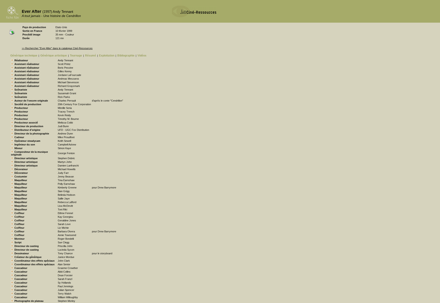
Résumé (90, 55)
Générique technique (23, 55)
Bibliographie (126, 55)
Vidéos (142, 55)
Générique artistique (53, 55)
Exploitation (106, 55)
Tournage (76, 55)
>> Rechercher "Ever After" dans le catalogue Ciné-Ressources (57, 48)
